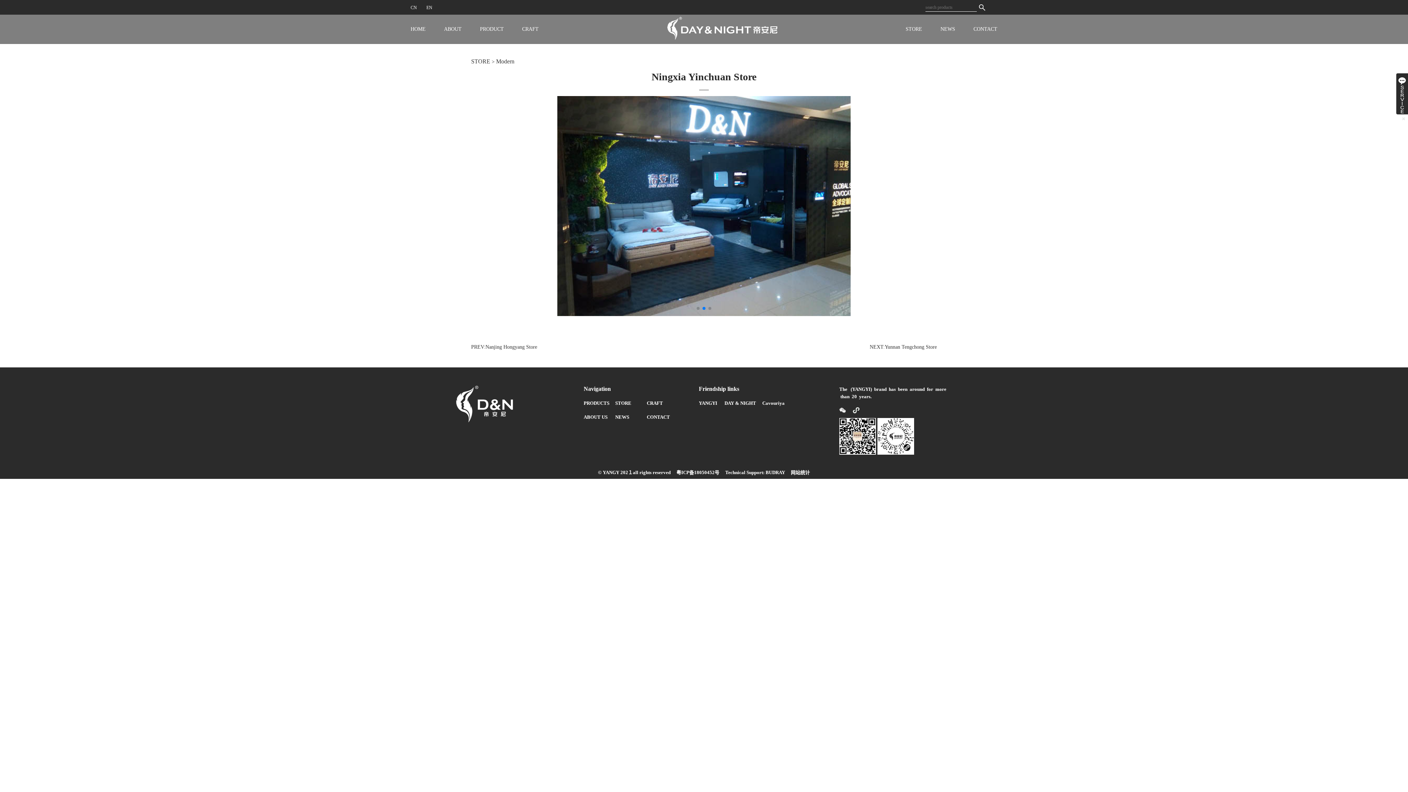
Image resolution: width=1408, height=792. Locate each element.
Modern (505, 61)
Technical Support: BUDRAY (755, 472)
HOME (418, 29)
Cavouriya (773, 403)
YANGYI (708, 403)
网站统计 (800, 472)
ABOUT (453, 29)
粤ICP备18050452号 (697, 472)
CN (414, 7)
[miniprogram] (853, 410)
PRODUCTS (596, 403)
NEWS (947, 29)
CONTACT (985, 29)
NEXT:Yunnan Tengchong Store (903, 347)
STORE (914, 29)
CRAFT (530, 29)
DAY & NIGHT (740, 403)
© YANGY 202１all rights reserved (634, 472)
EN (429, 7)
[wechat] (843, 410)
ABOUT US (596, 417)
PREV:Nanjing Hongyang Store (504, 347)
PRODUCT (492, 29)
